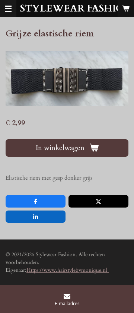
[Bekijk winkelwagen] (126, 8)
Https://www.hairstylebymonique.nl (67, 270)
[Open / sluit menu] (8, 8)
